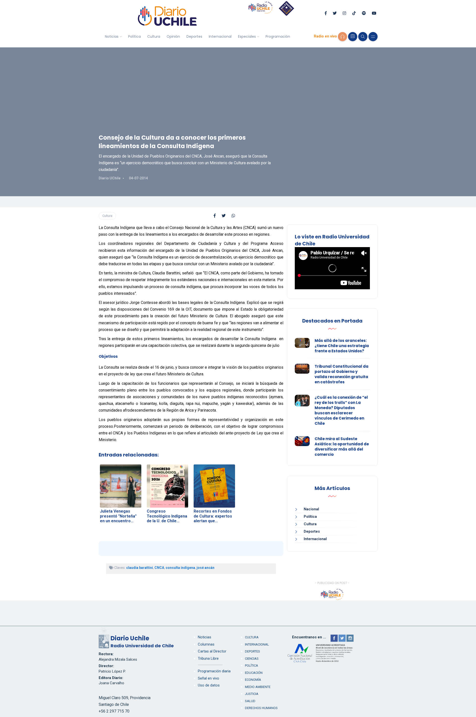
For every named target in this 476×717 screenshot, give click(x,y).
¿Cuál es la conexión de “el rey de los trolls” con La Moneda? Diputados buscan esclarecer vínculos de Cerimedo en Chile (341, 410)
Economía (253, 680)
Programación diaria (214, 671)
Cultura (153, 36)
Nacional (311, 509)
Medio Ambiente (257, 687)
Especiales (247, 36)
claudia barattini (139, 568)
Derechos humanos (261, 708)
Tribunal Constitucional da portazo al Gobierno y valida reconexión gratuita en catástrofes (341, 374)
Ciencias (252, 658)
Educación (254, 673)
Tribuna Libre (208, 658)
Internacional (220, 36)
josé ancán (205, 568)
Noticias (112, 36)
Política (134, 36)
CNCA (159, 568)
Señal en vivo (208, 678)
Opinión (173, 36)
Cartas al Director (212, 651)
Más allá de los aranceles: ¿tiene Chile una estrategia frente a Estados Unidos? (342, 346)
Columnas (206, 644)
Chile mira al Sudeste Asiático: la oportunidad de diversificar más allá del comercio (342, 446)
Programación (278, 36)
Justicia (251, 694)
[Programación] (352, 36)
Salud (250, 701)
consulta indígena (180, 568)
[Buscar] (362, 36)
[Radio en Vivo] (342, 36)
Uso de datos (209, 685)
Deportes (194, 36)
